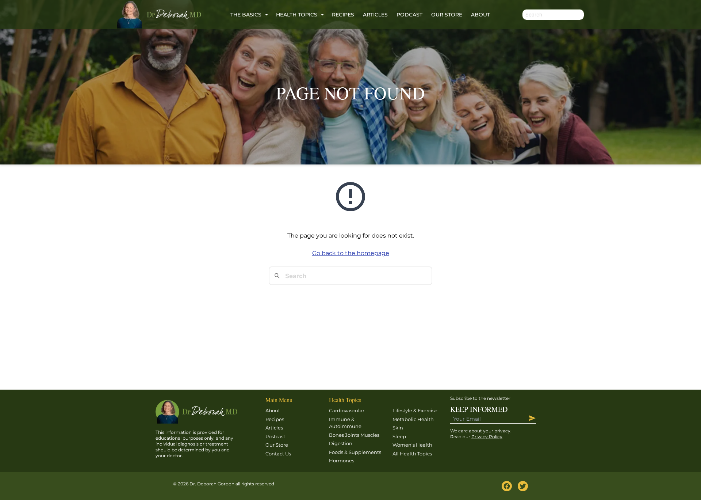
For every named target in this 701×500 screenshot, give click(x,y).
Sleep (399, 436)
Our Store (446, 14)
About (480, 14)
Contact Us (278, 454)
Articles (375, 14)
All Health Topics (412, 454)
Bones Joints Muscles (354, 435)
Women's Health (412, 445)
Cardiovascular (346, 410)
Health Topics (296, 14)
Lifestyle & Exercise (414, 410)
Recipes (343, 14)
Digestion (340, 443)
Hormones (341, 460)
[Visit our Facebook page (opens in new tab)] (507, 486)
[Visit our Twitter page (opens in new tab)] (523, 486)
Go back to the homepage (350, 253)
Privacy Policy (486, 436)
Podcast (409, 14)
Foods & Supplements (355, 452)
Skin (397, 428)
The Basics (245, 14)
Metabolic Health (413, 419)
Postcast (275, 436)
